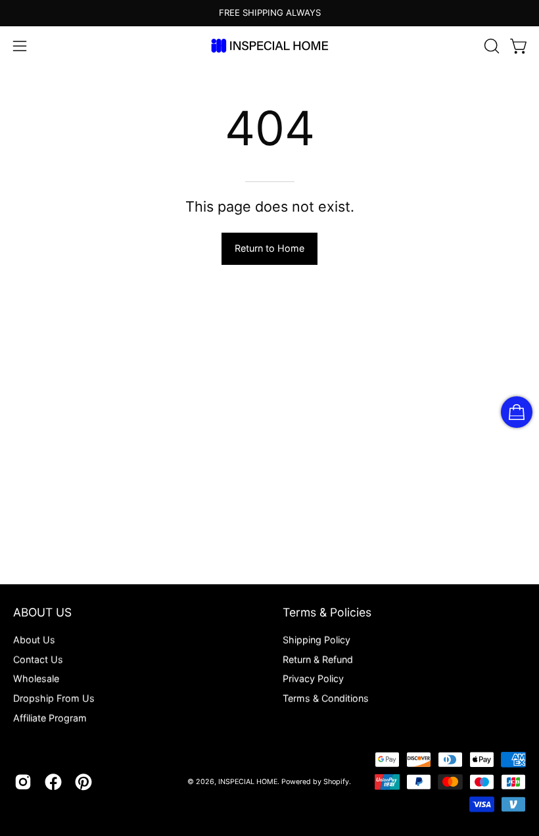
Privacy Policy (313, 678)
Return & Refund (318, 658)
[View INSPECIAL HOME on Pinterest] (83, 782)
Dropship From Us (54, 698)
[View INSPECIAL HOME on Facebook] (53, 782)
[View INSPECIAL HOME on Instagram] (23, 782)
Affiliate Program (50, 717)
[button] (490, 46)
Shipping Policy (316, 639)
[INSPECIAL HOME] (269, 45)
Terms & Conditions (326, 698)
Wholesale (36, 678)
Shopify (336, 782)
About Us (34, 639)
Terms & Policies (327, 612)
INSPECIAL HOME (247, 782)
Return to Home (269, 248)
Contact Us (38, 658)
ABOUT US (42, 612)
